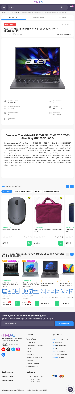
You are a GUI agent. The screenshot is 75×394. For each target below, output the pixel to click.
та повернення (58, 345)
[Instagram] (18, 349)
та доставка (58, 351)
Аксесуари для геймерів (22, 191)
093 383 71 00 (7, 377)
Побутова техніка (32, 363)
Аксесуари (30, 354)
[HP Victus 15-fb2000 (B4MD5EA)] (50, 269)
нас (54, 348)
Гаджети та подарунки (34, 357)
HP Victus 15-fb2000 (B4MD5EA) (47, 284)
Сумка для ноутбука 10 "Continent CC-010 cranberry (16, 230)
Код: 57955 (5, 298)
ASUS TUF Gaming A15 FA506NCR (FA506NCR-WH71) (10, 284)
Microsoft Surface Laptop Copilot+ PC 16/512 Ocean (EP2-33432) (30, 284)
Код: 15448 (27, 237)
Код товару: (63, 34)
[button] (67, 186)
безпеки (57, 357)
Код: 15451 (59, 237)
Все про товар (13, 17)
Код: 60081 (25, 298)
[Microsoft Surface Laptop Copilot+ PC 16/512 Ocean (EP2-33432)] (30, 269)
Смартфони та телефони (34, 345)
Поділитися (67, 24)
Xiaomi (28, 351)
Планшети (29, 348)
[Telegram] (13, 349)
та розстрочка (59, 339)
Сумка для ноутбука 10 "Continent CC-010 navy (48, 230)
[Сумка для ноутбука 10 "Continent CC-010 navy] (48, 210)
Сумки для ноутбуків (51, 191)
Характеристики (38, 17)
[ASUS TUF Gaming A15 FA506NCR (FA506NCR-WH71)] (11, 269)
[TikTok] (8, 349)
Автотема (29, 360)
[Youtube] (3, 349)
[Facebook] (3, 355)
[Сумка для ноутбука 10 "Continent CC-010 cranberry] (17, 210)
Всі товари (6, 191)
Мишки (37, 191)
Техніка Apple (31, 339)
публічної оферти (60, 354)
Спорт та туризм (32, 366)
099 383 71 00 (7, 380)
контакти (56, 342)
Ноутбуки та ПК (32, 342)
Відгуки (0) (62, 17)
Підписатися (64, 324)
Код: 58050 (55, 297)
